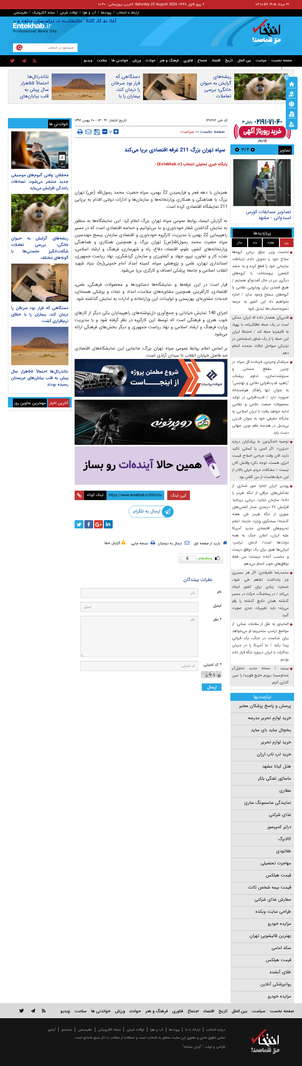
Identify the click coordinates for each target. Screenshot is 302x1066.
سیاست (261, 60)
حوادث (150, 60)
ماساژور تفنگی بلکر (274, 778)
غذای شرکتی (280, 814)
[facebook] (88, 524)
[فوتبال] (291, 103)
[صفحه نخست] (291, 83)
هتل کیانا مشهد (276, 766)
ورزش (136, 60)
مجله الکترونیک (43, 12)
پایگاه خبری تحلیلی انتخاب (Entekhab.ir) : (191, 164)
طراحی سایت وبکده (273, 911)
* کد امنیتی (212, 665)
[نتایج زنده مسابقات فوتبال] (291, 123)
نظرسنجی (20, 12)
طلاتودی (283, 851)
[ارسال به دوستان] (88, 131)
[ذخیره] (97, 132)
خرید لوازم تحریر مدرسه (269, 717)
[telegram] (24, 61)
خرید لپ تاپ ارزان (274, 754)
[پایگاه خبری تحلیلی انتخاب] (268, 34)
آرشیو (51, 1029)
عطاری (285, 790)
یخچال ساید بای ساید (271, 730)
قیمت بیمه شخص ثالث (269, 887)
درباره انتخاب (215, 1029)
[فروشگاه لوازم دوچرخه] (151, 422)
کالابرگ (284, 839)
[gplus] (98, 524)
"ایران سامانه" (192, 1046)
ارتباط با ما (192, 1029)
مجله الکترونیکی (109, 1029)
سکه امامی (281, 947)
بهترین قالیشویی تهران (270, 935)
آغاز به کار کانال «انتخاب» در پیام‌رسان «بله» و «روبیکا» (68, 21)
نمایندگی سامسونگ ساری (267, 802)
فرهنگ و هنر (169, 60)
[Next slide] (237, 149)
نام (219, 592)
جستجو (66, 1029)
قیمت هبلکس (278, 875)
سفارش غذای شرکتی (273, 899)
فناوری (188, 60)
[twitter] (12, 61)
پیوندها (106, 12)
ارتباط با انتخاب (127, 12)
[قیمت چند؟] (291, 93)
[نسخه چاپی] (80, 131)
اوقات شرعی (69, 12)
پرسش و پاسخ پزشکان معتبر (265, 705)
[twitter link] (21, 1010)
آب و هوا (89, 12)
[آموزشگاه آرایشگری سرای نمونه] (151, 465)
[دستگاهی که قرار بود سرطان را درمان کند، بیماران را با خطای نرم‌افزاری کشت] (39, 283)
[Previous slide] (253, 149)
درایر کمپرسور (279, 826)
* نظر (217, 619)
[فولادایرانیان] (151, 378)
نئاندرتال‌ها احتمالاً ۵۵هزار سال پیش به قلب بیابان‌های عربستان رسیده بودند (34, 93)
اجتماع (202, 60)
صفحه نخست (281, 60)
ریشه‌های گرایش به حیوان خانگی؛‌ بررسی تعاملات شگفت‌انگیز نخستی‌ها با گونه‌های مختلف (215, 96)
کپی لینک (178, 495)
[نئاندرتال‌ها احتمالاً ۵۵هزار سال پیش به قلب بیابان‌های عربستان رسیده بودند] (39, 346)
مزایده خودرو (279, 923)
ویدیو (88, 60)
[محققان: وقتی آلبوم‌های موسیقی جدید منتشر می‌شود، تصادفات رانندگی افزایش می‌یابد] (39, 150)
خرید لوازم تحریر (276, 742)
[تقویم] (291, 113)
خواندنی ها (119, 60)
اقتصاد (216, 60)
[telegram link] (33, 1010)
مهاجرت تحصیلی (276, 863)
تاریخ (229, 60)
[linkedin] (108, 524)
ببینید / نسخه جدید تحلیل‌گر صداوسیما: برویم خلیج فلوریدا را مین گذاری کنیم (260, 675)
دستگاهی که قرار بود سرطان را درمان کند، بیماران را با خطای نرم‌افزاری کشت (125, 93)
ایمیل (217, 606)
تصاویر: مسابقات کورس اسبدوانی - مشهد (268, 214)
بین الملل (244, 60)
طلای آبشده (280, 972)
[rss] (35, 61)
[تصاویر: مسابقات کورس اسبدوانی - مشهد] (262, 182)
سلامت (102, 60)
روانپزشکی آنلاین (275, 984)
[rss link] (44, 1010)
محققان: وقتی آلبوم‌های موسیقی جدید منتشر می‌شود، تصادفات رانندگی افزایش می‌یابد (39, 181)
